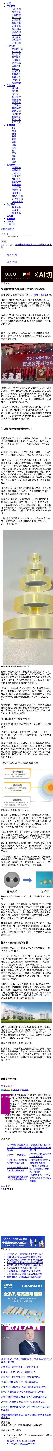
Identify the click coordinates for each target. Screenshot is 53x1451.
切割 (14, 128)
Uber (37, 244)
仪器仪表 (16, 77)
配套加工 (16, 119)
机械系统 (16, 108)
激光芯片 (16, 91)
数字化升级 (17, 199)
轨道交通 (16, 54)
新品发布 (16, 34)
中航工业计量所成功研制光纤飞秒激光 (25, 1262)
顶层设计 (16, 182)
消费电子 (16, 80)
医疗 (14, 145)
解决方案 (16, 23)
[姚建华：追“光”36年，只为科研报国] (19, 1367)
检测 (14, 159)
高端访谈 (16, 167)
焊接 (14, 131)
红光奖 (10, 216)
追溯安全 (16, 83)
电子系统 (16, 105)
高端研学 (16, 170)
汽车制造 (16, 57)
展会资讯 (16, 213)
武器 (14, 156)
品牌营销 (16, 190)
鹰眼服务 (16, 193)
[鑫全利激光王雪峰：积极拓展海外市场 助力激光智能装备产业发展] (23, 1354)
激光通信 (30, 244)
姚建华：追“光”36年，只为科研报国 (18, 1372)
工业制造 (16, 60)
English (10, 221)
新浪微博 (25, 1090)
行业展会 (16, 207)
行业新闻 (11, 6)
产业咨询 (11, 85)
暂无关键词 (6, 1086)
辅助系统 (16, 111)
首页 (9, 3)
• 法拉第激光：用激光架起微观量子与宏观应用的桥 (40, 1178)
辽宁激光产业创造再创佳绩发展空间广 (25, 1254)
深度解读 (16, 15)
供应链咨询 (17, 196)
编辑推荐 (16, 40)
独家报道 (16, 12)
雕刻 (14, 142)
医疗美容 (16, 66)
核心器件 (16, 97)
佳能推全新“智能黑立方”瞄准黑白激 (24, 1277)
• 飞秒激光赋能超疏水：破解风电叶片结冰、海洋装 (39, 1169)
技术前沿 (16, 17)
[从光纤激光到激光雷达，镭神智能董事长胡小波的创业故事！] (26, 1410)
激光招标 (16, 37)
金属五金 (16, 71)
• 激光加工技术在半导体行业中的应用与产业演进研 (40, 1147)
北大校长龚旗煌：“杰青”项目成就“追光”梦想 (22, 1392)
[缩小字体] (50, 294)
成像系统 (44, 244)
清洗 (14, 162)
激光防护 (16, 114)
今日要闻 (16, 9)
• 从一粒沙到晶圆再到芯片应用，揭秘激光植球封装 (18, 1147)
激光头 (15, 88)
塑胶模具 (16, 74)
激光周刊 (16, 32)
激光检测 (16, 100)
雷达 (14, 153)
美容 (14, 148)
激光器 (15, 94)
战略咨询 (16, 184)
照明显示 (16, 63)
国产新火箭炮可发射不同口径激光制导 (25, 1265)
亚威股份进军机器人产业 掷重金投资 (24, 1257)
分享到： (6, 1090)
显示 (14, 150)
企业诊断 (16, 176)
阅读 (9, 255)
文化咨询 (16, 187)
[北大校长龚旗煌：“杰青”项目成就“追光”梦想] (23, 1387)
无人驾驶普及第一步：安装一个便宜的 (25, 1260)
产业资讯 (16, 26)
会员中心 (11, 224)
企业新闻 (16, 43)
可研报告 (16, 179)
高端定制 (11, 165)
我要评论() (40, 295)
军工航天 (16, 51)
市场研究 (16, 20)
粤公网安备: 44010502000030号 (21, 1444)
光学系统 (16, 102)
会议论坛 (16, 210)
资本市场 (16, 29)
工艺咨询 (11, 125)
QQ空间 (16, 1090)
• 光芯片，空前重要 (16, 1155)
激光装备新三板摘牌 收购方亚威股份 (24, 1274)
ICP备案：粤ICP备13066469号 (21, 1441)
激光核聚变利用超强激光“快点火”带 (24, 1271)
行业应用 (11, 46)
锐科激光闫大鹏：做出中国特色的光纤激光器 (23, 1402)
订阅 (14, 255)
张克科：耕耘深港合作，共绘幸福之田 (19, 1382)
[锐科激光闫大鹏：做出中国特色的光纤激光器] (24, 1397)
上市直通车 (17, 201)
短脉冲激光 (20, 244)
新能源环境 (17, 49)
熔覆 (14, 139)
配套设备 (16, 117)
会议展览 (11, 204)
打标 (14, 133)
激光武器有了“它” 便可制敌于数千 (23, 1268)
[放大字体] (47, 294)
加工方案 (16, 122)
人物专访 (16, 173)
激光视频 (11, 218)
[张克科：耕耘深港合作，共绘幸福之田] (20, 1377)
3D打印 (15, 68)
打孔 (14, 136)
